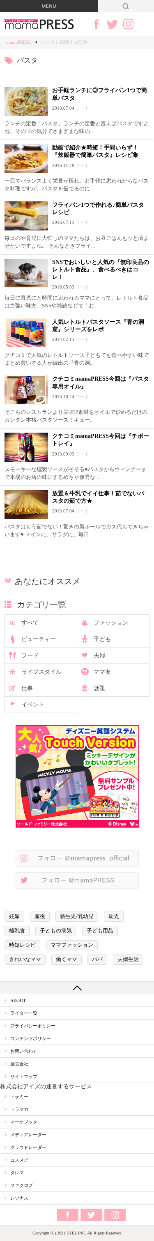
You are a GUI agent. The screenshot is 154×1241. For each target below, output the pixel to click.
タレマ (17, 1172)
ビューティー (38, 639)
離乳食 (17, 931)
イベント (32, 705)
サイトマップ (23, 1076)
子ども (102, 639)
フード (30, 655)
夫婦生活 (128, 959)
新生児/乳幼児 (77, 916)
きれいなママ (25, 959)
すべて (30, 623)
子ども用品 (100, 931)
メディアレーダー (28, 1134)
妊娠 (14, 916)
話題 (99, 688)
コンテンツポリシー (30, 1038)
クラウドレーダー (28, 1147)
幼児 (113, 916)
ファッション (111, 623)
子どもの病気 (56, 931)
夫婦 (99, 655)
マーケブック (23, 1121)
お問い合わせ (23, 1051)
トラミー (19, 1096)
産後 (39, 916)
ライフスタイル (41, 672)
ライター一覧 (23, 1013)
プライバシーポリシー (32, 1025)
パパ (97, 959)
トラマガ (19, 1109)
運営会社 (19, 1063)
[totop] (77, 988)
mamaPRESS (18, 42)
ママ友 (102, 672)
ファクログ (21, 1185)
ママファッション (72, 945)
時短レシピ (22, 945)
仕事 (27, 688)
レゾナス (19, 1198)
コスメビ (19, 1160)
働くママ (66, 959)
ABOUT (18, 1000)
